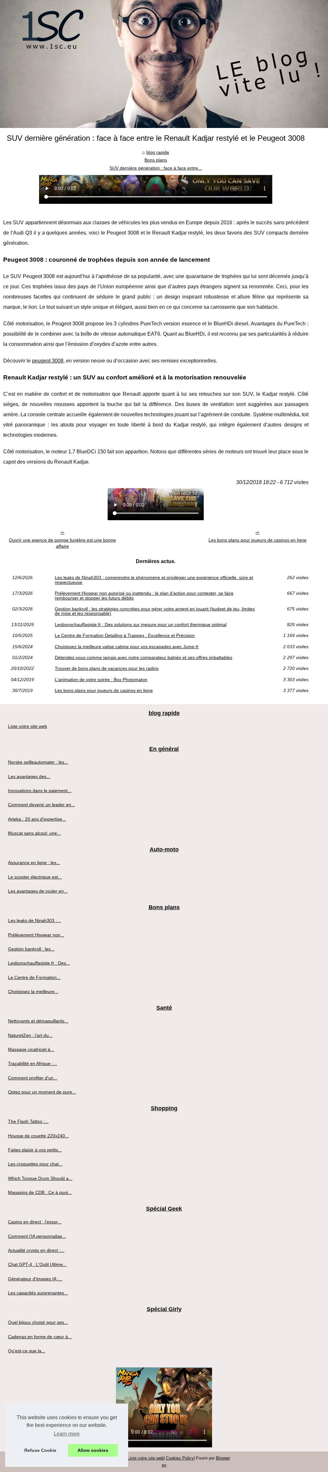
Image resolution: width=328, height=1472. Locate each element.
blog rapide (157, 152)
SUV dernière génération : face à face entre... (156, 168)
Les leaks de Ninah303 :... (34, 920)
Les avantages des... (29, 776)
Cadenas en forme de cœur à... (40, 1336)
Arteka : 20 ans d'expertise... (37, 819)
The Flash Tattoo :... (28, 1121)
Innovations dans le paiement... (39, 790)
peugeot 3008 (47, 360)
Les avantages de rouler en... (38, 891)
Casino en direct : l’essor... (35, 1221)
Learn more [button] (67, 1433)
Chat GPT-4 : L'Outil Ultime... (37, 1264)
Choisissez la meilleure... (33, 991)
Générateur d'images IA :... (35, 1278)
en (164, 1465)
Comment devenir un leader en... (41, 804)
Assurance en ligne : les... (34, 862)
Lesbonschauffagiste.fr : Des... (39, 963)
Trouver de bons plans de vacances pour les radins (107, 668)
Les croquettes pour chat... (35, 1163)
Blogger (223, 1458)
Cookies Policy (180, 1458)
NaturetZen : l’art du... (30, 1035)
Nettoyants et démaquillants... (38, 1020)
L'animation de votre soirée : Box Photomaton (101, 679)
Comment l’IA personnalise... (37, 1236)
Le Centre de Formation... (34, 977)
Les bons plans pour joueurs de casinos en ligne (258, 540)
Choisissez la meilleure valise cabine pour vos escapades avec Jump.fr (127, 646)
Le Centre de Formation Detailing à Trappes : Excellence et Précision (125, 635)
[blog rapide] (164, 64)
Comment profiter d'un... (32, 1077)
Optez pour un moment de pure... (42, 1091)
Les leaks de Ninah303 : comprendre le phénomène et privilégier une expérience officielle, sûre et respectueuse (154, 580)
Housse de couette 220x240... (38, 1135)
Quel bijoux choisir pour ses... (38, 1322)
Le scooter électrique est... (35, 876)
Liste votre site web (27, 726)
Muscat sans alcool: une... (34, 833)
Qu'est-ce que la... (26, 1350)
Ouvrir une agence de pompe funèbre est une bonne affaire (62, 543)
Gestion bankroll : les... (31, 948)
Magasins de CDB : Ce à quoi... (40, 1192)
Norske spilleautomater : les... (38, 762)
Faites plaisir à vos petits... (35, 1149)
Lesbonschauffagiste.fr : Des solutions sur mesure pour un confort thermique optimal (140, 624)
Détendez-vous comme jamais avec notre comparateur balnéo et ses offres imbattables (143, 657)
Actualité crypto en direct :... (36, 1250)
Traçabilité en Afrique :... (32, 1063)
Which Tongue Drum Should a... (40, 1178)
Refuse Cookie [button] (40, 1450)
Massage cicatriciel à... (31, 1049)
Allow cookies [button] (93, 1450)
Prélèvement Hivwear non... (36, 934)
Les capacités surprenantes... (38, 1292)
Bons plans (155, 160)
